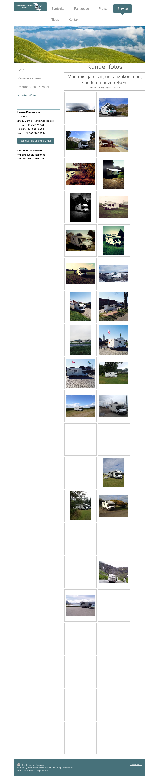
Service (32, 770)
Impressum (42, 770)
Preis (26, 770)
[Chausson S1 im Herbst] (80, 174)
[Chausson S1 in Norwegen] (113, 141)
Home (20, 770)
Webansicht (136, 764)
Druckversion (28, 765)
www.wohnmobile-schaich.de (41, 767)
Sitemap (40, 765)
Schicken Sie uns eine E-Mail (36, 141)
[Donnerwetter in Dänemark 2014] (80, 107)
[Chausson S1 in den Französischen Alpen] (113, 107)
